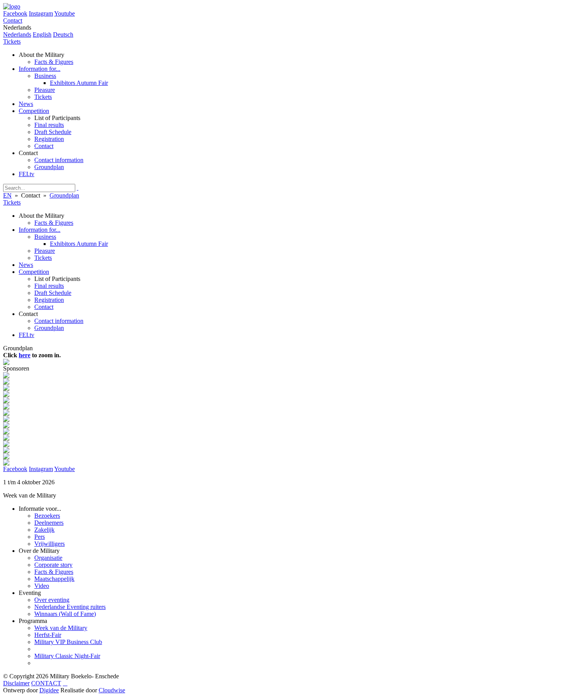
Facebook (15, 13)
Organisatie (48, 557)
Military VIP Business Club (68, 642)
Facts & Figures (53, 571)
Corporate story (53, 564)
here (24, 355)
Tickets (12, 41)
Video (41, 585)
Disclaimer (16, 683)
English (42, 34)
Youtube (64, 13)
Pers (39, 536)
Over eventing (51, 599)
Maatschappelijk (54, 578)
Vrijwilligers (49, 543)
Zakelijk (44, 529)
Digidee (49, 690)
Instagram (41, 13)
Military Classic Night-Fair (67, 656)
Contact (12, 20)
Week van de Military (60, 628)
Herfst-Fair (47, 635)
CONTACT (46, 683)
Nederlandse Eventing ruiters (70, 606)
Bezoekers (47, 515)
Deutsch (63, 34)
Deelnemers (49, 522)
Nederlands (17, 34)
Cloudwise (112, 690)
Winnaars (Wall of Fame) (65, 614)
